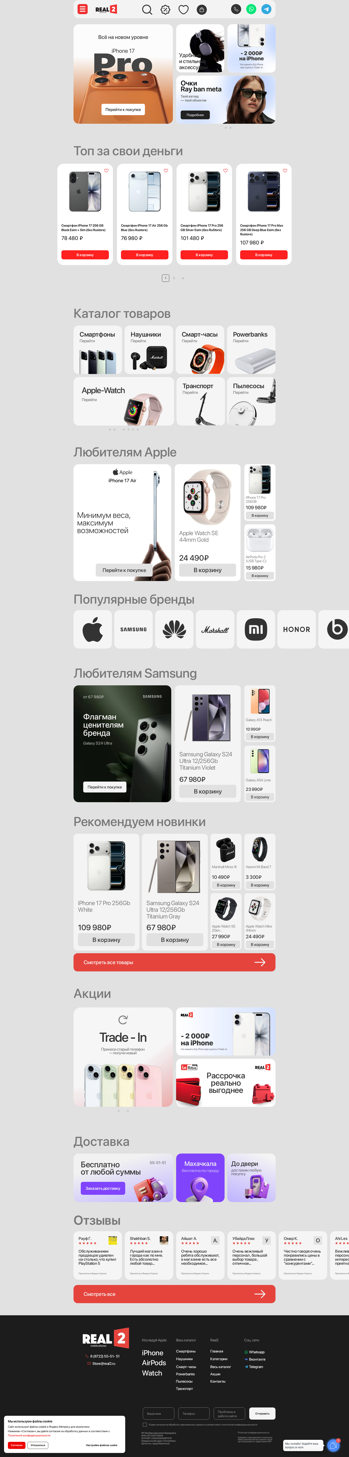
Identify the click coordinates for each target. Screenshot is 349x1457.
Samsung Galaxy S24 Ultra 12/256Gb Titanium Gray (172, 909)
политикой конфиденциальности (240, 1424)
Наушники (146, 334)
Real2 (214, 1340)
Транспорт (184, 1388)
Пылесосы (184, 1381)
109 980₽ (256, 507)
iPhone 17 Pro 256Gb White (104, 906)
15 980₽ (254, 568)
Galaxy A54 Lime (258, 780)
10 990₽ (253, 729)
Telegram (256, 1367)
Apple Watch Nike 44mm (259, 928)
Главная (216, 1351)
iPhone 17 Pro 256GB (256, 499)
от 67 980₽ (93, 696)
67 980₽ (192, 779)
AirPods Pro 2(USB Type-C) (256, 559)
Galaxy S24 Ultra (97, 743)
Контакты (217, 1381)
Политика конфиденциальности (253, 1432)
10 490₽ (221, 877)
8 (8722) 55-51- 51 (105, 1356)
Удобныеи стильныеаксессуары (193, 61)
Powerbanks (185, 1374)
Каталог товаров (122, 313)
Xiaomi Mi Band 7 (258, 867)
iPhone (152, 1352)
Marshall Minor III (224, 867)
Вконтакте (257, 1359)
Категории (218, 1359)
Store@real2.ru (104, 1363)
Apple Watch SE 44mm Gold (198, 536)
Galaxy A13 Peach (259, 720)
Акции (215, 1374)
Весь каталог (220, 1367)
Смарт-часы (186, 1367)
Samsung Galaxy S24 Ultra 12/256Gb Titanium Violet (205, 760)
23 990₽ (254, 789)
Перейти (138, 340)
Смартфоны (185, 1351)
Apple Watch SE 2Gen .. (223, 928)
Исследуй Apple (154, 1340)
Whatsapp (257, 1352)
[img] (200, 48)
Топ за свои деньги (128, 150)
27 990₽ (221, 936)
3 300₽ (254, 877)
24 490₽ (194, 557)
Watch (152, 1373)
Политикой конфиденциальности (29, 1435)
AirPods (154, 1362)
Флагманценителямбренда (103, 725)
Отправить (262, 1413)
